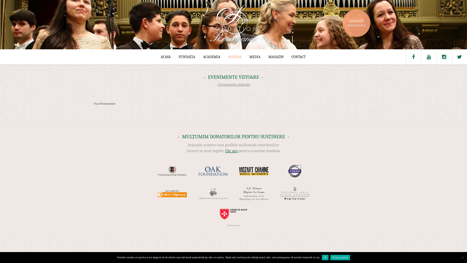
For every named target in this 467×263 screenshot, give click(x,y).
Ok (325, 257)
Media (254, 57)
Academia (211, 57)
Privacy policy (233, 225)
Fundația (187, 57)
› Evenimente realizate (233, 84)
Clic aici (231, 151)
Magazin (276, 57)
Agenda (235, 57)
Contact (299, 57)
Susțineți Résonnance (356, 23)
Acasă (166, 57)
